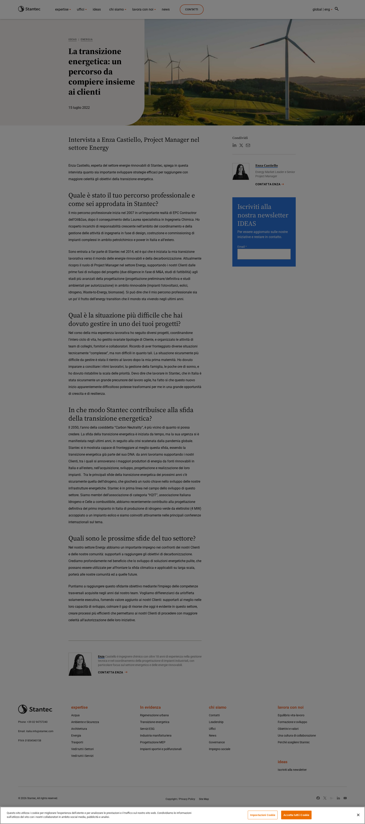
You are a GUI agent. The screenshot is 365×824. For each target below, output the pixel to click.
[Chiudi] (358, 815)
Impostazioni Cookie (262, 815)
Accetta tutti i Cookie (296, 815)
